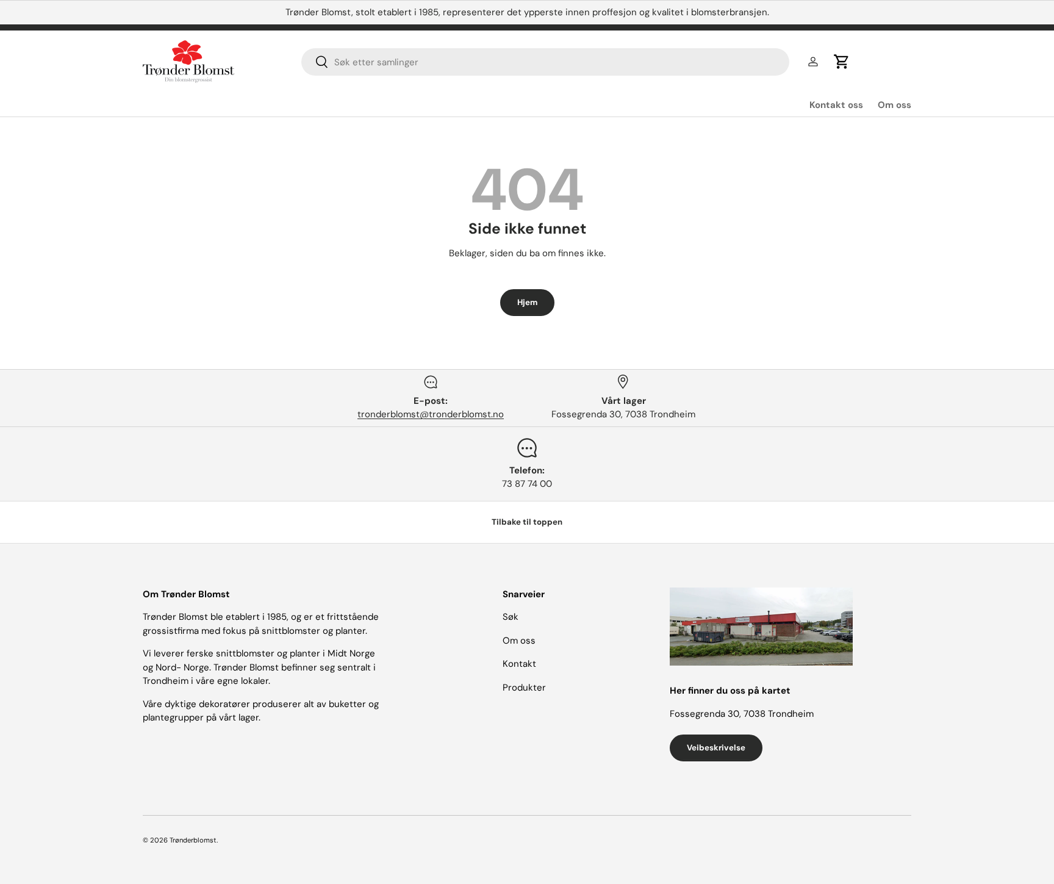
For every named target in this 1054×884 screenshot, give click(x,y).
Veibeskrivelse (716, 747)
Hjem (527, 302)
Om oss (894, 105)
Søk (510, 617)
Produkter (524, 687)
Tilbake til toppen (527, 522)
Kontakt (519, 664)
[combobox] (545, 62)
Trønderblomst (193, 840)
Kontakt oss (836, 105)
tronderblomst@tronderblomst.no (430, 414)
